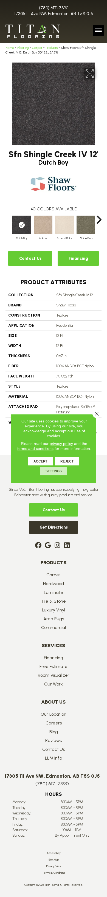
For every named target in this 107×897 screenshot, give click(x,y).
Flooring (23, 48)
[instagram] (57, 545)
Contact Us (30, 258)
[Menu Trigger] (98, 30)
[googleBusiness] (48, 545)
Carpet (37, 48)
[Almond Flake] (64, 225)
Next (99, 217)
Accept (40, 461)
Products (52, 48)
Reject (67, 461)
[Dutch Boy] (21, 225)
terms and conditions (35, 448)
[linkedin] (67, 545)
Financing (78, 258)
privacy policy (61, 443)
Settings (54, 471)
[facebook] (38, 545)
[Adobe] (43, 225)
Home (9, 48)
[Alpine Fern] (86, 225)
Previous (8, 217)
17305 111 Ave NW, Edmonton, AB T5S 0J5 (53, 13)
